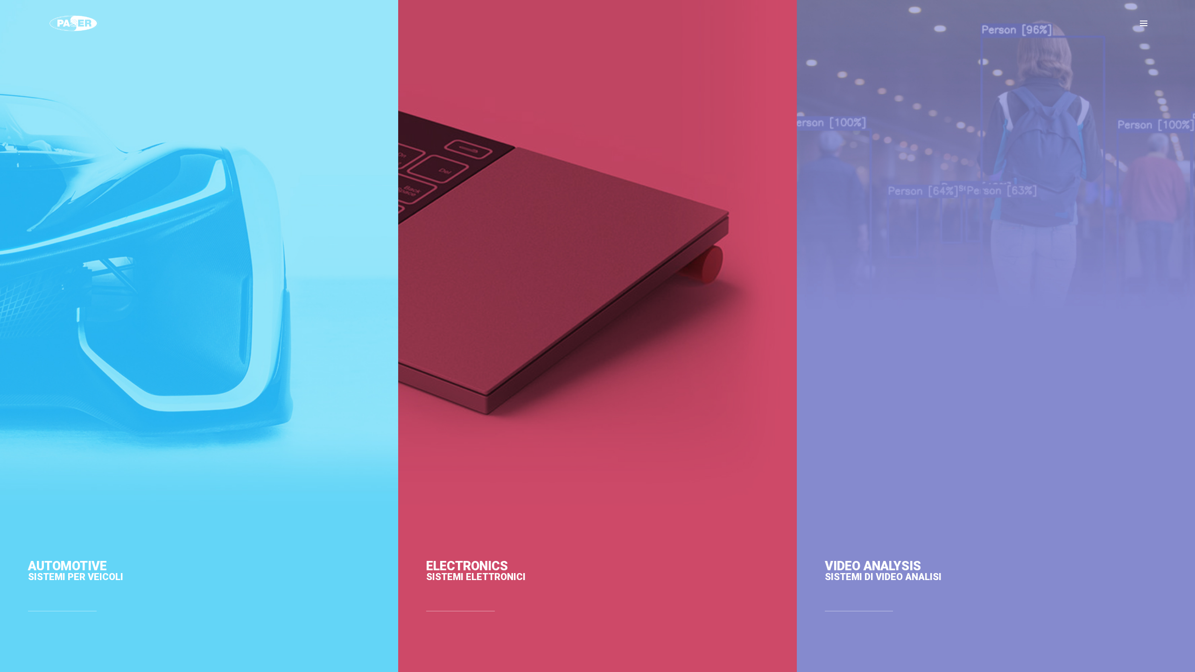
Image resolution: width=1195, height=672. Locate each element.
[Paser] (73, 23)
